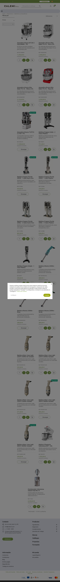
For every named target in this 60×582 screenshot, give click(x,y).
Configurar (13, 295)
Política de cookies (22, 291)
